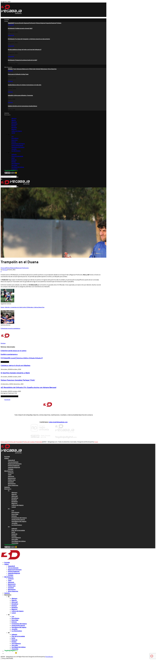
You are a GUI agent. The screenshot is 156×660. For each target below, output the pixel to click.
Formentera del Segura (18, 143)
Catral (13, 133)
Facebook (7, 399)
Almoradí (14, 122)
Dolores (14, 142)
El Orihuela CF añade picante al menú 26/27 (20, 28)
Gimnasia (11, 476)
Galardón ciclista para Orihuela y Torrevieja (20, 95)
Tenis (9, 474)
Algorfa (14, 120)
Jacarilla (14, 149)
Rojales (14, 161)
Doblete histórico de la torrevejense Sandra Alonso (22, 106)
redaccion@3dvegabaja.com (58, 422)
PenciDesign (49, 656)
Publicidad (39, 442)
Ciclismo (10, 71)
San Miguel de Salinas (18, 167)
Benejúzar (14, 124)
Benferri (14, 125)
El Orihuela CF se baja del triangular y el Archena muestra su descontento (29, 39)
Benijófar (14, 127)
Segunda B (11, 25)
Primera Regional (13, 465)
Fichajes (10, 469)
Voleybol (11, 482)
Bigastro (14, 129)
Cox (13, 136)
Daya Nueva (15, 138)
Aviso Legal (4, 442)
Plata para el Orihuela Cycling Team (18, 74)
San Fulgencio (16, 163)
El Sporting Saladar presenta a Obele (15, 373)
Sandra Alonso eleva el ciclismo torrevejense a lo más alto (24, 85)
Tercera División (13, 462)
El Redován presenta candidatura (10, 328)
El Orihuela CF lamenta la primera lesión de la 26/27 (22, 60)
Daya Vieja (15, 140)
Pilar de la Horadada (17, 156)
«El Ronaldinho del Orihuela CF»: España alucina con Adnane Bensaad (28, 388)
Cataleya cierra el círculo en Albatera (15, 366)
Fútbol (6, 21)
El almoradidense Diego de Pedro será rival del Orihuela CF (24, 49)
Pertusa (4, 270)
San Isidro (14, 165)
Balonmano (12, 483)
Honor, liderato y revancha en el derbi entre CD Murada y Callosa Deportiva (22, 307)
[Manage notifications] (151, 656)
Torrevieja (14, 169)
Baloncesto (12, 478)
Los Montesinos (16, 151)
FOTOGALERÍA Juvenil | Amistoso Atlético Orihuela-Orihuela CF (22, 358)
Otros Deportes (13, 485)
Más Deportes (8, 67)
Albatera (14, 118)
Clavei (96, 442)
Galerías (6, 113)
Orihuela (14, 154)
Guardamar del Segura (18, 147)
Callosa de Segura (17, 131)
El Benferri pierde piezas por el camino (13, 351)
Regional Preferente (22, 268)
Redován (14, 160)
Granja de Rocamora (17, 145)
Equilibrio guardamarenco (9, 354)
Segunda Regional (14, 467)
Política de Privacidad (15, 442)
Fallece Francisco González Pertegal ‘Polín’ (18, 380)
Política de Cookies (29, 442)
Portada (6, 19)
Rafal (13, 158)
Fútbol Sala (11, 480)
